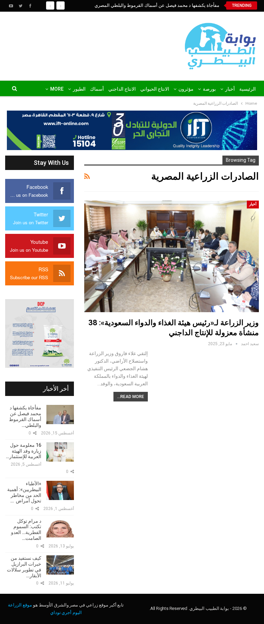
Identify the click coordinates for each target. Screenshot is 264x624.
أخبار (230, 89)
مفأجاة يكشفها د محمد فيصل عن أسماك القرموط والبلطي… (25, 416)
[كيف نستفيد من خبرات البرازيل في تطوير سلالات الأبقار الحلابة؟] (60, 565)
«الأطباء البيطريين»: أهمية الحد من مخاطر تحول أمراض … (24, 492)
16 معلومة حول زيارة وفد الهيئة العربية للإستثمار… (23, 451)
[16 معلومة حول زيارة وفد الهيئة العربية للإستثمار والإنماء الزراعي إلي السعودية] (60, 452)
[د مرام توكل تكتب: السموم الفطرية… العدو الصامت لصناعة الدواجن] (60, 527)
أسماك (97, 89)
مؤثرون (186, 89)
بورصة (209, 89)
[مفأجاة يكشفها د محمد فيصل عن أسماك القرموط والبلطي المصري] (60, 414)
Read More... (130, 396)
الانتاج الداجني (122, 89)
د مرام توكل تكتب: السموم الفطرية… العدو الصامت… (26, 529)
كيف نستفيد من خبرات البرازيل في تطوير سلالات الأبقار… (24, 566)
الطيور (79, 89)
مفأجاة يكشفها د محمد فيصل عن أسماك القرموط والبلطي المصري (157, 5)
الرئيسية (247, 89)
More (57, 89)
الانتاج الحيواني (154, 89)
